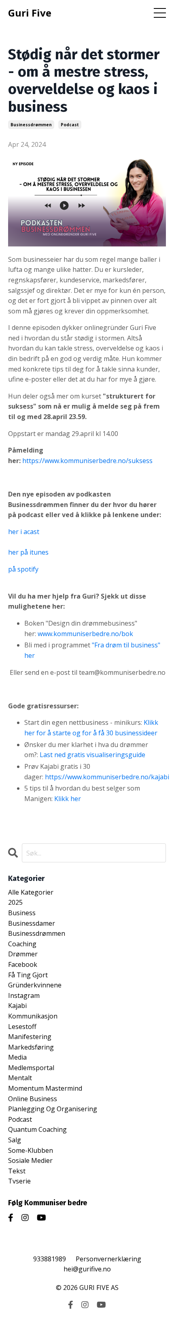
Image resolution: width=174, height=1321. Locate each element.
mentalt (20, 1077)
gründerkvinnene (35, 985)
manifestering (29, 1036)
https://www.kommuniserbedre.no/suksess (87, 460)
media (17, 1057)
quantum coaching (37, 1129)
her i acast (23, 531)
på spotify (23, 569)
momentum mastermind (45, 1088)
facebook (22, 964)
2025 (15, 902)
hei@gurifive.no (87, 1269)
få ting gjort (28, 974)
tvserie (19, 1181)
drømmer (23, 954)
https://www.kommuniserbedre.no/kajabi (107, 776)
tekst (16, 1171)
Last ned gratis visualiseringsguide (92, 754)
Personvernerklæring (108, 1258)
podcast (70, 124)
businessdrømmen (31, 124)
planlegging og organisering (52, 1108)
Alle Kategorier (30, 892)
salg (14, 1139)
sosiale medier (30, 1160)
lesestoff (22, 1026)
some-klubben (30, 1150)
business (22, 912)
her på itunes (28, 552)
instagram (24, 995)
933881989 (49, 1258)
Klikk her (67, 798)
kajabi (17, 1005)
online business (32, 1098)
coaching (22, 943)
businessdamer (31, 923)
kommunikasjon (32, 1016)
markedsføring (31, 1047)
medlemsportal (31, 1067)
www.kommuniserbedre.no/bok (85, 633)
